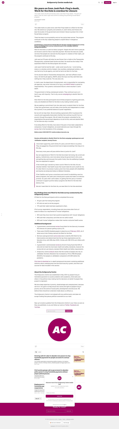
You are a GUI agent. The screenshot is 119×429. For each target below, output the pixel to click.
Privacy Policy (70, 400)
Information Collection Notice (59, 400)
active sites (57, 236)
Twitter (67, 305)
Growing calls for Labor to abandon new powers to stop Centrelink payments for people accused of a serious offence (52, 357)
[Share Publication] (102, 2)
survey (36, 129)
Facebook (73, 305)
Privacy (60, 419)
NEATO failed (70, 84)
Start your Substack (56, 422)
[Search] (99, 2)
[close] (73, 376)
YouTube (37, 307)
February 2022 (75, 231)
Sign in (115, 2)
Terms (63, 419)
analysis (51, 251)
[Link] (32, 193)
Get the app (66, 422)
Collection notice (70, 419)
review (58, 226)
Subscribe (107, 2)
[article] (59, 361)
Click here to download (41, 261)
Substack (53, 426)
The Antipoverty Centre (39, 19)
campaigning (67, 94)
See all (37, 398)
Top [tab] (36, 352)
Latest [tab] (39, 352)
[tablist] (38, 352)
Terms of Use (66, 399)
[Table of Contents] (1, 214)
